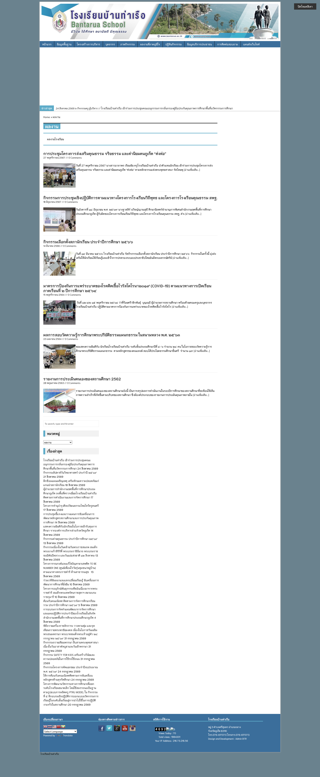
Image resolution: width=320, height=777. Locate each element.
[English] (45, 726)
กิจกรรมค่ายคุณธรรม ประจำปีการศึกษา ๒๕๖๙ (70, 538)
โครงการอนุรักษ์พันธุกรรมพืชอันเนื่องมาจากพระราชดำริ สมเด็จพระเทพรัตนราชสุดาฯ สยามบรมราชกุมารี (70, 592)
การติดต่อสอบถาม (227, 44)
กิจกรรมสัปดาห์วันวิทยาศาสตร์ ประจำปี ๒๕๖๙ (70, 472)
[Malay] (54, 726)
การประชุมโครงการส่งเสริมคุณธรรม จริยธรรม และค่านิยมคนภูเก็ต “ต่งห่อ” (104, 153)
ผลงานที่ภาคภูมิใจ (150, 44)
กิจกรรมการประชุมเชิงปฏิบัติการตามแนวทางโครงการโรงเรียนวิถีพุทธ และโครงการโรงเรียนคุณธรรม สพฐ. (130, 197)
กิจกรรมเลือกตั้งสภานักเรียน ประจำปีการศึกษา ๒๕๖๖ (88, 241)
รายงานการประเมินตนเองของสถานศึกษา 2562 (82, 378)
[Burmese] (63, 726)
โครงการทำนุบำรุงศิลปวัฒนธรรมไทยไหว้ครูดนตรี (71, 505)
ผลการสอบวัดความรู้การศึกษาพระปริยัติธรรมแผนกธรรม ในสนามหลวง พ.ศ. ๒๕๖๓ (111, 334)
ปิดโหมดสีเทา (305, 6)
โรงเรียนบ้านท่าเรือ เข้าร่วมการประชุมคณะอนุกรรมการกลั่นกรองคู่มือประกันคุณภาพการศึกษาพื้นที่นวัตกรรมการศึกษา (144, 108)
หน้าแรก (46, 44)
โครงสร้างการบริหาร (88, 44)
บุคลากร (110, 44)
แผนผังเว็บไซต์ (251, 44)
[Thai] (50, 726)
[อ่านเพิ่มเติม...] (192, 169)
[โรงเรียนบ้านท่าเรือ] (160, 21)
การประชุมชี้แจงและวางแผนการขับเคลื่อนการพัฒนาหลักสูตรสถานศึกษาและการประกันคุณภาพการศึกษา (71, 518)
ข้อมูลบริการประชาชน (199, 44)
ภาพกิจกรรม (127, 44)
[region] (160, 77)
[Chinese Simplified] (59, 726)
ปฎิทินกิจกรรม (173, 44)
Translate (68, 735)
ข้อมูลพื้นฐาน (64, 44)
